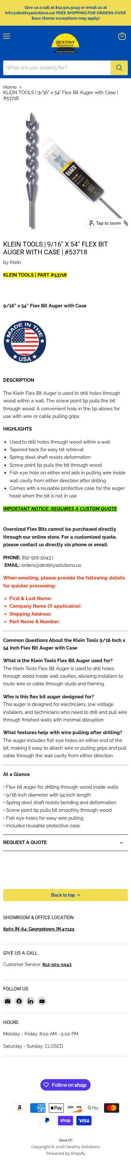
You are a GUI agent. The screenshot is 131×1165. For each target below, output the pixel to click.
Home (10, 87)
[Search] (119, 68)
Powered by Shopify (65, 1153)
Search (65, 1140)
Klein (15, 262)
